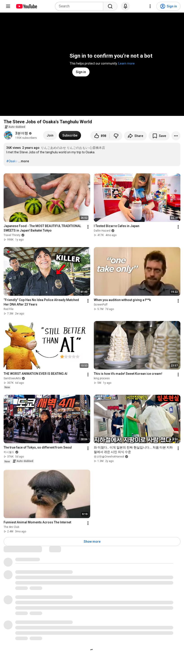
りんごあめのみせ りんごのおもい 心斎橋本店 (73, 148)
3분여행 (21, 133)
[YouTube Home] (26, 6)
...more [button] (23, 161)
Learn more (126, 63)
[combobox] (80, 6)
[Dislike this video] (116, 135)
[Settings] (150, 6)
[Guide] (8, 6)
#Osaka (12, 161)
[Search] (110, 6)
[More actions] (175, 135)
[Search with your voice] (125, 6)
